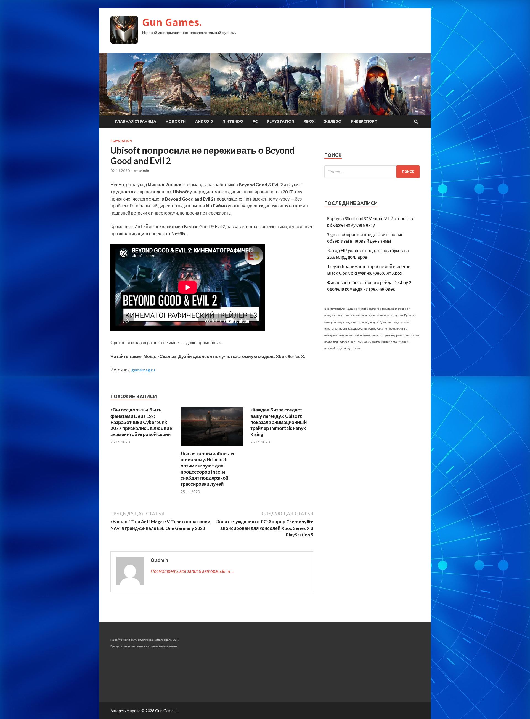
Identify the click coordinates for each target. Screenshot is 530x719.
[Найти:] (372, 171)
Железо (332, 121)
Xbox (309, 121)
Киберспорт (364, 121)
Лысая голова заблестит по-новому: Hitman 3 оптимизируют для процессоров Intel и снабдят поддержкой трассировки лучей (208, 468)
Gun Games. (172, 22)
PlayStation (280, 121)
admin (144, 171)
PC (255, 121)
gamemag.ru (143, 369)
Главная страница (135, 121)
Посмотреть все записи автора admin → (193, 571)
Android (204, 121)
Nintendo (232, 121)
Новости (176, 121)
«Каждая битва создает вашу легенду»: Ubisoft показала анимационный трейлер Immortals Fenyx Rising (278, 422)
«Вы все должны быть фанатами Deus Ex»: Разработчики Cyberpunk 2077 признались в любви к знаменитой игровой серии (141, 422)
